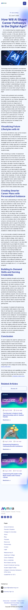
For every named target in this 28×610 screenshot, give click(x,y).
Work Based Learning (10, 562)
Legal (5, 549)
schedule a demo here (18, 376)
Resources (7, 542)
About (5, 534)
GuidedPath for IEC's (9, 574)
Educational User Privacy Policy (11, 602)
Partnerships (7, 544)
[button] (24, 3)
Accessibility (13, 600)
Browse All (14, 388)
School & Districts (9, 527)
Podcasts (6, 539)
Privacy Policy (21, 600)
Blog (5, 537)
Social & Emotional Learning (11, 565)
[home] (3, 3)
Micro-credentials (9, 560)
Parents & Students (9, 529)
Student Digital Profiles (10, 567)
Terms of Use (6, 600)
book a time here (5, 366)
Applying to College (9, 555)
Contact (6, 547)
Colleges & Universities (10, 532)
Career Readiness (9, 557)
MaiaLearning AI (8, 552)
